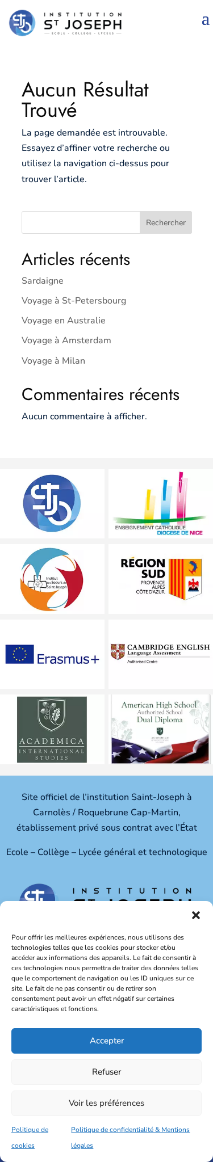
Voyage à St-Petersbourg (74, 300)
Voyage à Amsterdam (66, 340)
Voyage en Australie (64, 320)
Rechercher (166, 222)
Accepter (107, 1040)
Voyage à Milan (53, 361)
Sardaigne (43, 281)
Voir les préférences (106, 1103)
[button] (196, 915)
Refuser (106, 1071)
